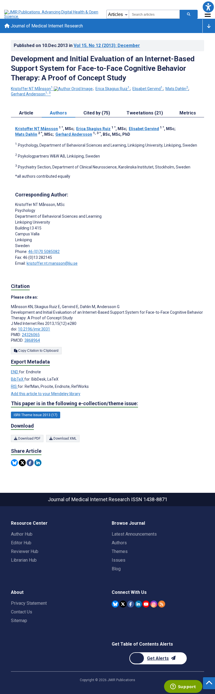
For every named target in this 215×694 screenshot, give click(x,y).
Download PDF (28, 438)
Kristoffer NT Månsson (32, 88)
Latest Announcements (134, 534)
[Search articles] (189, 14)
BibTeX (17, 379)
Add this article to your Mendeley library (45, 393)
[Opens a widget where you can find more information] (183, 687)
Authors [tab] (58, 113)
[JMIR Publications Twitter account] (123, 604)
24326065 (31, 334)
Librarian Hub (24, 560)
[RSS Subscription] (161, 604)
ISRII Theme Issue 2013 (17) (35, 415)
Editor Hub (21, 542)
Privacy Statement (29, 603)
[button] (208, 7)
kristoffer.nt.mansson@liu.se (52, 263)
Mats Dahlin (176, 88)
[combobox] (154, 14)
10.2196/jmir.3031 (34, 329)
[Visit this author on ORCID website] (73, 88)
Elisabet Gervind (147, 88)
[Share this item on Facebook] (30, 462)
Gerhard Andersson (31, 94)
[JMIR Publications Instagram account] (153, 604)
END (15, 372)
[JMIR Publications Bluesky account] (115, 604)
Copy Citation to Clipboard (38, 351)
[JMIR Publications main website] (51, 14)
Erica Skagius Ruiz (112, 88)
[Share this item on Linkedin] (37, 462)
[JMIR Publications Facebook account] (130, 604)
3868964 (32, 340)
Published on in (77, 45)
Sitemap (19, 620)
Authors (119, 542)
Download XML (64, 438)
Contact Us (21, 612)
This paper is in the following (74, 403)
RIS (14, 386)
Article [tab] (26, 113)
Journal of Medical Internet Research (46, 26)
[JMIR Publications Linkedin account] (138, 604)
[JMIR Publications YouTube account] (145, 604)
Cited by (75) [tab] (96, 113)
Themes (120, 551)
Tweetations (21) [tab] (145, 113)
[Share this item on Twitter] (22, 462)
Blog (116, 568)
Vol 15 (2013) (107, 45)
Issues (118, 560)
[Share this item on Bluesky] (14, 462)
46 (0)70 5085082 (44, 251)
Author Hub (21, 534)
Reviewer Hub (24, 551)
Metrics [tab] (187, 113)
